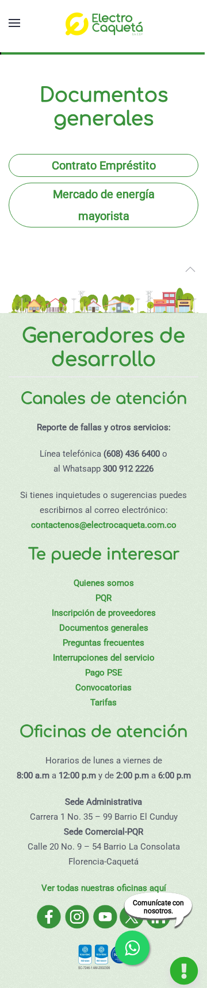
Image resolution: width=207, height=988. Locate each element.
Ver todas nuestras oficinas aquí (103, 888)
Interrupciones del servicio (104, 658)
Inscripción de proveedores (104, 613)
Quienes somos (104, 583)
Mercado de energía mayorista (104, 205)
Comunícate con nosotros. (158, 907)
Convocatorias (103, 687)
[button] (14, 23)
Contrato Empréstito (104, 165)
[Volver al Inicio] (103, 23)
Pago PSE (103, 672)
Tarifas (103, 702)
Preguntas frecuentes (103, 643)
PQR (103, 598)
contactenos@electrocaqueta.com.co (104, 525)
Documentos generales (103, 628)
